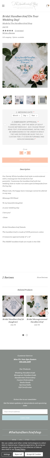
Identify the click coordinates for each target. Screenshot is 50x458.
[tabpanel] (13, 311)
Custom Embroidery (25, 380)
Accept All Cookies (34, 454)
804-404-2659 (25, 362)
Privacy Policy (20, 449)
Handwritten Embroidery (25, 378)
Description (25, 169)
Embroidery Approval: (25, 122)
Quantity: (25, 149)
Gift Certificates (25, 387)
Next (47, 313)
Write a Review (8, 33)
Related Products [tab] (25, 290)
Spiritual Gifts (25, 385)
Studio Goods (25, 382)
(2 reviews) (19, 31)
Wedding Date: (25, 112)
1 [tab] (23, 335)
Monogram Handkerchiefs (25, 375)
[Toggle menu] (3, 6)
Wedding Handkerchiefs (25, 373)
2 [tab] (27, 335)
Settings (7, 454)
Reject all (18, 454)
